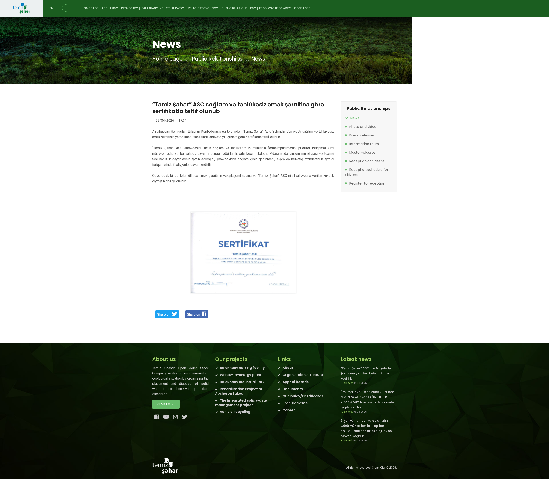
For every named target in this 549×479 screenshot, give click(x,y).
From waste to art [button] (273, 8)
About (287, 367)
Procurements (295, 403)
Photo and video (362, 126)
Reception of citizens (366, 161)
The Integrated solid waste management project (241, 402)
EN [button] (51, 8)
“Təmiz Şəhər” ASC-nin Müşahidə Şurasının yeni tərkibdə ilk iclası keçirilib (366, 373)
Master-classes (362, 152)
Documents (292, 389)
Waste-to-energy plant (240, 374)
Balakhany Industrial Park (242, 381)
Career (288, 410)
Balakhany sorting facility (242, 367)
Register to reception (367, 183)
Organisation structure (302, 374)
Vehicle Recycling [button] (202, 8)
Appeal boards (295, 381)
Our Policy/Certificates (302, 396)
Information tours (364, 143)
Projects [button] (128, 8)
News (258, 58)
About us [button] (109, 8)
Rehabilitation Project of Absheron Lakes (238, 391)
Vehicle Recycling (235, 411)
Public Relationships (217, 58)
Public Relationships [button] (238, 8)
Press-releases (362, 135)
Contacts (302, 8)
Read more (166, 404)
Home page (90, 8)
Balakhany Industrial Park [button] (162, 8)
